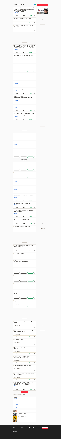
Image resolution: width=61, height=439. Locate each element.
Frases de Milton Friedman (17, 407)
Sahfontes (19, 304)
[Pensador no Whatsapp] (45, 426)
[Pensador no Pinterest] (44, 426)
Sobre (13, 428)
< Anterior (14, 394)
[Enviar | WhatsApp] (35, 4)
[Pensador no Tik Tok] (47, 426)
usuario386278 (18, 342)
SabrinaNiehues (18, 368)
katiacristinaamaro (18, 360)
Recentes (14, 427)
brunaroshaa (18, 325)
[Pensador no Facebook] (42, 426)
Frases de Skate (15, 403)
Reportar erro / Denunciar (31, 427)
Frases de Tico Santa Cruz (17, 404)
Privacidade (29, 428)
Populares (22, 427)
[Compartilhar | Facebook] (34, 4)
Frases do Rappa (16, 401)
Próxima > (24, 394)
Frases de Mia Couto (16, 406)
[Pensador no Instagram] (40, 426)
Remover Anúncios (15, 431)
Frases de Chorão (16, 398)
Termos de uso (22, 428)
